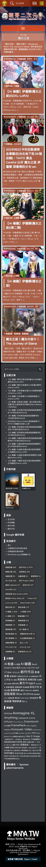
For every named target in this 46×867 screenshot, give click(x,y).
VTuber (30, 598)
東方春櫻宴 (9, 638)
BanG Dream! (25, 603)
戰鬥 (19, 747)
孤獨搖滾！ (25, 745)
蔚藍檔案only (23, 651)
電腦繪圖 (21, 616)
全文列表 (11, 519)
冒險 (24, 742)
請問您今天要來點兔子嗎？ (12, 756)
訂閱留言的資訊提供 (16, 551)
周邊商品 (9, 144)
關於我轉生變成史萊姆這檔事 (28, 756)
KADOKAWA (37, 729)
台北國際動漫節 (26, 638)
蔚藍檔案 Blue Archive (14, 594)
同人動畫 (22, 629)
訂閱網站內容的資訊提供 (17, 548)
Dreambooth (31, 721)
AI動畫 (23, 612)
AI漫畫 (8, 616)
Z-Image (35, 736)
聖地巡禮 (21, 607)
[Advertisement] (23, 786)
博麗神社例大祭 (26, 634)
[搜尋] (40, 369)
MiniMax (22, 733)
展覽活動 (8, 572)
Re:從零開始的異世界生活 (17, 736)
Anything (11, 717)
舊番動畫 (25, 333)
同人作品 (8, 581)
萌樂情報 (34, 576)
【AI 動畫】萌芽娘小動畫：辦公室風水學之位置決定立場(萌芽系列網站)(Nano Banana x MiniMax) (25, 404)
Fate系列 (9, 589)
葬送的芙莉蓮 (19, 753)
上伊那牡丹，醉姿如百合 (22, 739)
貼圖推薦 (21, 576)
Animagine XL (24, 713)
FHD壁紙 (7, 725)
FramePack (18, 725)
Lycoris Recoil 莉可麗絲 (11, 733)
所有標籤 (11, 522)
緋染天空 (26, 585)
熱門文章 (11, 526)
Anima (8, 713)
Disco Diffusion (18, 722)
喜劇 (14, 745)
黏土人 (22, 643)
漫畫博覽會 (9, 643)
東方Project (24, 581)
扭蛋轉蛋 (8, 651)
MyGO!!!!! (28, 733)
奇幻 (18, 745)
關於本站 (11, 529)
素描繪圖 (8, 620)
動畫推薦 (9, 333)
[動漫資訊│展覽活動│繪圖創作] (23, 19)
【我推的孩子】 (9, 739)
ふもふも (23, 647)
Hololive (7, 730)
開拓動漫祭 (9, 634)
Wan (28, 736)
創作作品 (9, 86)
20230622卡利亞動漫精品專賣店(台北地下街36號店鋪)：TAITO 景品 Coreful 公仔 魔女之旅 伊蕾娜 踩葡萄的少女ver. (24, 158)
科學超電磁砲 (24, 750)
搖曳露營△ (24, 747)
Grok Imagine (31, 725)
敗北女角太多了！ (34, 747)
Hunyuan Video (21, 729)
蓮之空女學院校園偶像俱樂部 (32, 753)
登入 (9, 545)
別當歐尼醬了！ (31, 742)
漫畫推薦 (8, 576)
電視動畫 (17, 333)
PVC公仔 (17, 144)
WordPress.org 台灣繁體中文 (19, 554)
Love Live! (9, 603)
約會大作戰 (35, 750)
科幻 (30, 750)
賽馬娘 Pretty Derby (13, 598)
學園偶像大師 (35, 745)
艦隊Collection (11, 585)
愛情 (16, 747)
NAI (34, 733)
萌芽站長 (22, 59)
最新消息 (8, 607)
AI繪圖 (16, 86)
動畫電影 (8, 625)
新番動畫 (21, 625)
